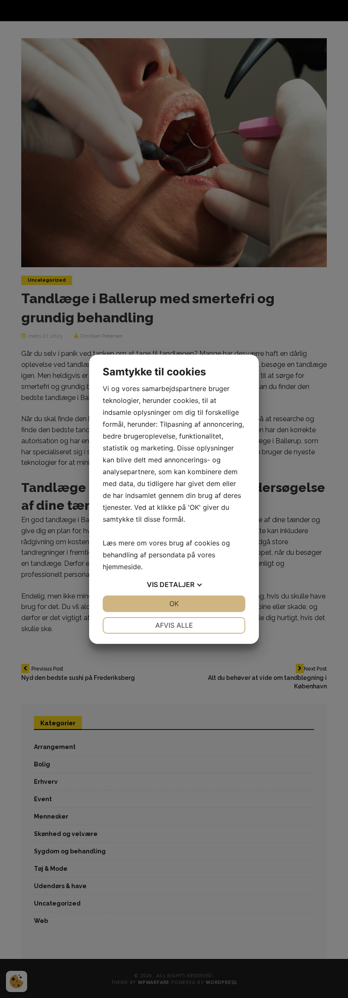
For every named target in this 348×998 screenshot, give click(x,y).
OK (174, 603)
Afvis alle (174, 625)
